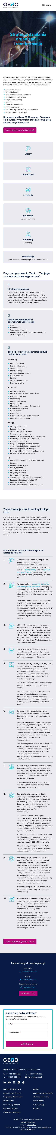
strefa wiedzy (38, 1105)
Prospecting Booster (11, 1105)
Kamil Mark (32, 1125)
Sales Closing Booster (12, 1093)
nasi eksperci (38, 1101)
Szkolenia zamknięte (11, 1112)
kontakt (36, 1108)
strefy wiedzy (30, 570)
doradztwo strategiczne (43, 1093)
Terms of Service (26, 1129)
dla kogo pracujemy (41, 1097)
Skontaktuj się (28, 993)
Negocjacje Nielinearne (12, 1097)
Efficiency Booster (10, 1108)
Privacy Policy (43, 1127)
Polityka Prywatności (28, 1122)
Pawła (28, 572)
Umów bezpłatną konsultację (20, 130)
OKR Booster (8, 1101)
